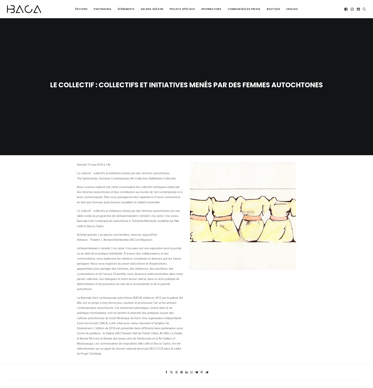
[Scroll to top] (366, 373)
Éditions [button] (81, 9)
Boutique (273, 9)
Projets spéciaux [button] (182, 9)
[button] (346, 9)
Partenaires (103, 9)
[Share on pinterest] (181, 372)
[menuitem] (81, 9)
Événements (126, 9)
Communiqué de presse (244, 9)
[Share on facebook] (166, 372)
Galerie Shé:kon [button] (152, 9)
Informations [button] (211, 9)
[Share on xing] (201, 372)
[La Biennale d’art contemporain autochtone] (24, 9)
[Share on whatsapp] (191, 372)
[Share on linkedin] (186, 372)
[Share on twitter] (171, 372)
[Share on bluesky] (196, 372)
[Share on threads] (176, 372)
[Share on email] (206, 372)
